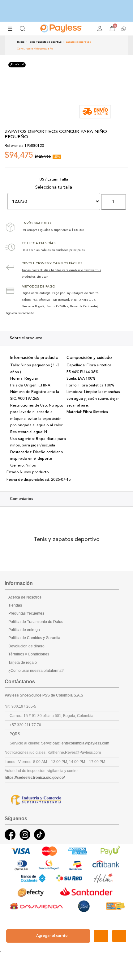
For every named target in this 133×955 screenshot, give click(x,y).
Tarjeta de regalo (22, 662)
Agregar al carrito (52, 936)
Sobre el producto (26, 338)
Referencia (14, 146)
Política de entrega (24, 630)
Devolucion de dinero (26, 646)
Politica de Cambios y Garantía (34, 638)
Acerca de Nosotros (24, 597)
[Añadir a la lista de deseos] (101, 936)
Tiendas (15, 605)
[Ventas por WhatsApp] (124, 28)
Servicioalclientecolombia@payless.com (75, 743)
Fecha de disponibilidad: (28, 480)
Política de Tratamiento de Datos (35, 622)
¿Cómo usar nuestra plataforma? (36, 670)
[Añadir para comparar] (119, 936)
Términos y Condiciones (28, 654)
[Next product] (114, 45)
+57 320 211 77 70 (25, 725)
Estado (12, 472)
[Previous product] (109, 45)
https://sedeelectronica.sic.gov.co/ (35, 777)
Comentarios (21, 499)
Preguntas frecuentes (26, 613)
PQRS (15, 734)
